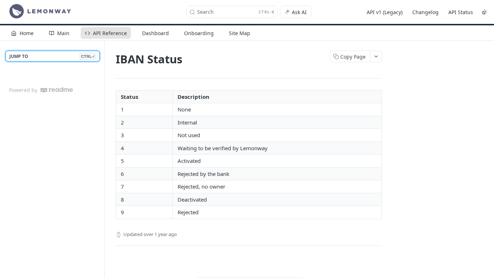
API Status (460, 12)
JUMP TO (51, 56)
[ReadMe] (57, 90)
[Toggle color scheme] (484, 12)
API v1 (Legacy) (385, 12)
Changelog (425, 12)
